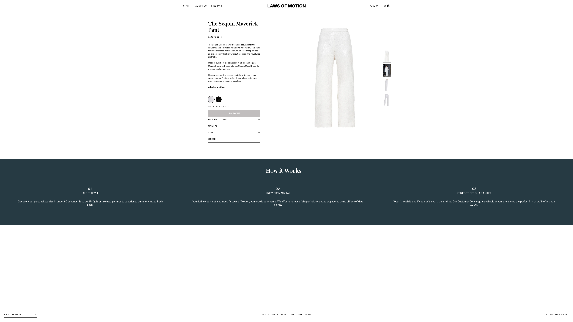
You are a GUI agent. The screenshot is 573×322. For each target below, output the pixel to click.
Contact (273, 314)
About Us (201, 5)
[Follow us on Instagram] (385, 6)
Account (375, 5)
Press (308, 314)
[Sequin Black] (219, 99)
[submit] (35, 315)
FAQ (263, 314)
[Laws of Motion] (286, 6)
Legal (284, 314)
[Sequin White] (211, 99)
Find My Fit (218, 5)
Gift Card (296, 314)
